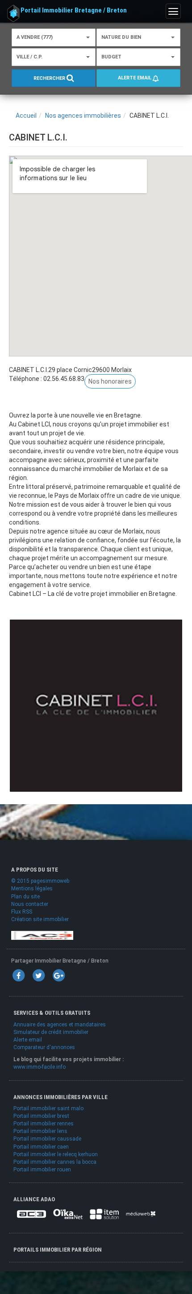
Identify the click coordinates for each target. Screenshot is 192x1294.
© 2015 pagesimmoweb (40, 881)
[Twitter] (38, 975)
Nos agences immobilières (83, 115)
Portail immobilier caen (41, 1147)
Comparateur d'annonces (44, 1047)
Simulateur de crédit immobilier (50, 1032)
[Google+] (58, 975)
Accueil (26, 115)
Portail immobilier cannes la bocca (54, 1162)
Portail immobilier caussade (47, 1139)
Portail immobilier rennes (43, 1123)
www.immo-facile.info (39, 1067)
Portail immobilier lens (40, 1131)
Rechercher (50, 78)
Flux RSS (21, 912)
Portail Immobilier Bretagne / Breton (74, 10)
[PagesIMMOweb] (42, 935)
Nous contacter (29, 904)
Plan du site (25, 896)
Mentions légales (32, 888)
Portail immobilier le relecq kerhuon (55, 1154)
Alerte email (135, 78)
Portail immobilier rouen (42, 1169)
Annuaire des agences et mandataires (59, 1024)
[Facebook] (18, 975)
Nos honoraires (110, 381)
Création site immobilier (40, 919)
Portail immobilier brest (41, 1116)
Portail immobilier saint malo (48, 1108)
